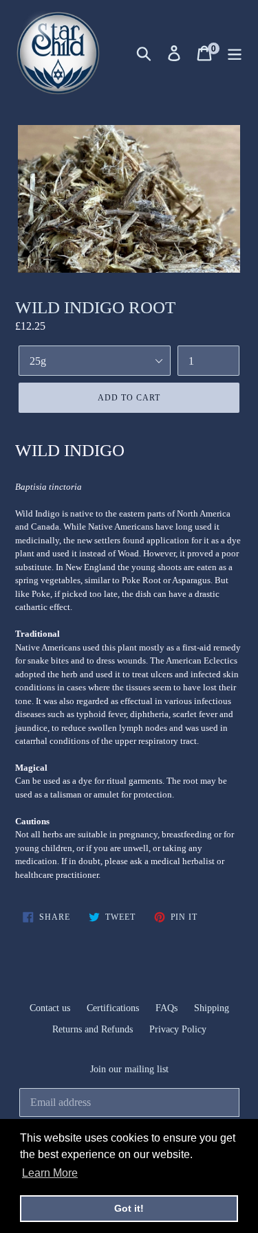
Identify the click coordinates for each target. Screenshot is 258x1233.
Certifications (113, 1008)
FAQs (166, 1008)
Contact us (50, 1008)
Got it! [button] (129, 1208)
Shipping (211, 1008)
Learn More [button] (50, 1173)
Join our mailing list (129, 1069)
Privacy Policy (177, 1029)
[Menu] (234, 53)
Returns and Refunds (92, 1029)
